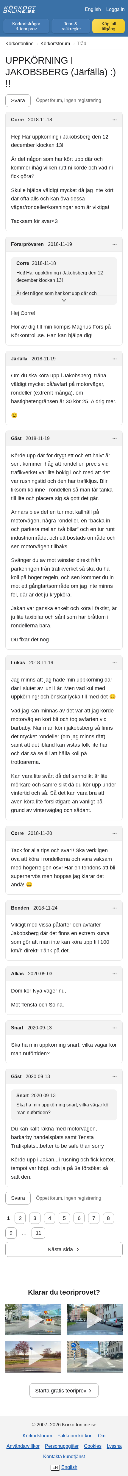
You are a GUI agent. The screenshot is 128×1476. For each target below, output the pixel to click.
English (93, 9)
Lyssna (114, 1446)
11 (38, 1233)
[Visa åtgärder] (114, 120)
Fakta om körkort (75, 1435)
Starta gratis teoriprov (60, 1391)
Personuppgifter (62, 1446)
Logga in (115, 9)
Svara (18, 100)
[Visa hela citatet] (64, 300)
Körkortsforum (37, 1435)
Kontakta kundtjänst (64, 1456)
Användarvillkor (23, 1446)
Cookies (93, 1446)
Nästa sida (60, 1249)
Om (101, 1435)
